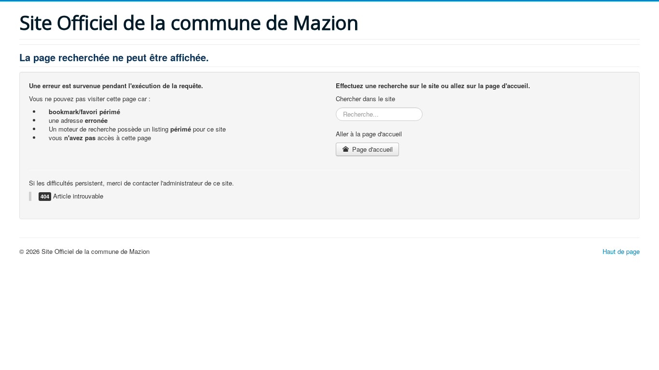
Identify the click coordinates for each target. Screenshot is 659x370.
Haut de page (621, 251)
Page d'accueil (371, 149)
